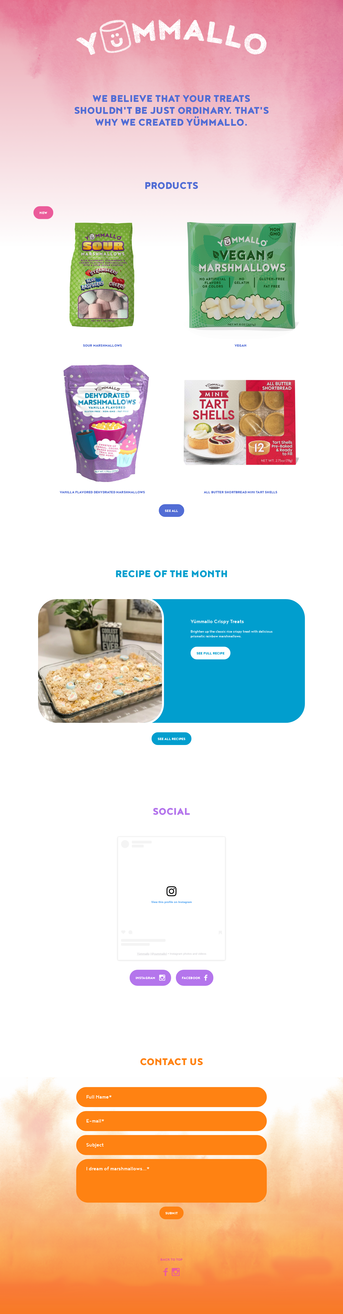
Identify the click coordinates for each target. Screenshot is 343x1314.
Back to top (171, 1260)
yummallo (160, 953)
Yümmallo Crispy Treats (217, 622)
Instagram (146, 978)
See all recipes (172, 739)
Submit (171, 1213)
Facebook (191, 978)
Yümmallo (143, 953)
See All (171, 511)
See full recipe (210, 653)
